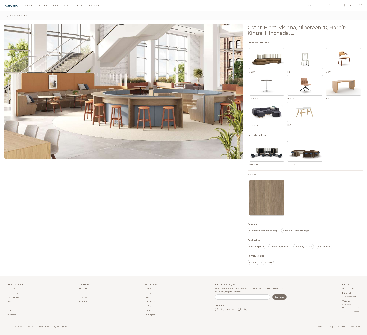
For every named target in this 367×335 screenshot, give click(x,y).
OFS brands (94, 6)
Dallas (147, 297)
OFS (8, 327)
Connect (79, 6)
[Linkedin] (228, 309)
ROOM (30, 327)
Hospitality (82, 301)
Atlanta (148, 288)
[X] (234, 309)
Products (28, 6)
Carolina (18, 327)
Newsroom (11, 314)
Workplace (82, 297)
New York (149, 310)
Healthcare (82, 288)
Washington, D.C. (152, 314)
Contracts (342, 327)
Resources (43, 6)
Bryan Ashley (43, 327)
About (67, 6)
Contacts (10, 310)
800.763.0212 (348, 288)
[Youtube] (245, 309)
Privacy (330, 327)
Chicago (148, 293)
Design (10, 301)
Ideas (56, 6)
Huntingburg (150, 301)
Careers (10, 306)
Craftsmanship (13, 297)
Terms (319, 327)
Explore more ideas (18, 16)
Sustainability (12, 293)
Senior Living (83, 293)
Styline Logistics (60, 327)
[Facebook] (222, 309)
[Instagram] (216, 309)
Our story (11, 288)
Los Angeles (149, 306)
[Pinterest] (239, 309)
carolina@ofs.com (349, 296)
